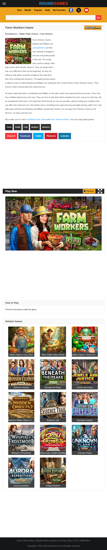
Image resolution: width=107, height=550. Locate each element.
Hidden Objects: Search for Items (85, 355)
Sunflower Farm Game (36, 119)
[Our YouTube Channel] (86, 10)
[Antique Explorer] (53, 469)
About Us (55, 540)
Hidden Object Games (28, 34)
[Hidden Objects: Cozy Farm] (21, 338)
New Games (29, 540)
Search (46, 127)
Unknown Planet (85, 453)
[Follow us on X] (78, 10)
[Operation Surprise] (85, 404)
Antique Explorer (53, 486)
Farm (17, 127)
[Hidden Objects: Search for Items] (85, 338)
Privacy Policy (66, 540)
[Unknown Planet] (85, 436)
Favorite (90, 191)
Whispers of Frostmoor (21, 453)
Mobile (28, 10)
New (19, 10)
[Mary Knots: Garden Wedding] (53, 436)
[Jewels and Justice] (85, 371)
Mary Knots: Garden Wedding (53, 453)
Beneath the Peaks (53, 387)
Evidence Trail (53, 420)
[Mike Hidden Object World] (53, 338)
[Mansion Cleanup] (21, 371)
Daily (47, 10)
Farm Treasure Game (59, 119)
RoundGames (11, 34)
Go (98, 17)
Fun (26, 127)
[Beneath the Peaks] (53, 371)
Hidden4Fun (85, 540)
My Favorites (59, 10)
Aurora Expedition (21, 486)
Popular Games (42, 540)
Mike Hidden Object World (53, 355)
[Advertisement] (80, 57)
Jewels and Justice (85, 387)
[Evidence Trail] (53, 404)
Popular (38, 10)
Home (19, 540)
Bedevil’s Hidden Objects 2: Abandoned (21, 420)
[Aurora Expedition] (21, 469)
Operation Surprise (85, 420)
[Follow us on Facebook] (70, 10)
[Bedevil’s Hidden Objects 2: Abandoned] (21, 404)
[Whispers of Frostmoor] (21, 436)
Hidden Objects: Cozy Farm (21, 355)
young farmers (38, 48)
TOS (76, 540)
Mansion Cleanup (21, 387)
